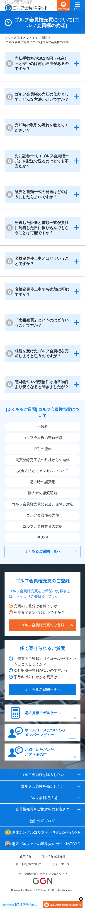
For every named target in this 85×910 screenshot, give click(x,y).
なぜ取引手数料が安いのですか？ (41, 670)
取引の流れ (43, 449)
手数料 (42, 426)
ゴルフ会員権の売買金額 (43, 438)
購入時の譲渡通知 (42, 493)
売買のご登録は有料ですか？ (37, 606)
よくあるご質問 (37, 37)
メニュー (78, 9)
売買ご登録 (63, 9)
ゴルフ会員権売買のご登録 (42, 625)
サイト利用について (28, 864)
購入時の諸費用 (42, 482)
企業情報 (26, 856)
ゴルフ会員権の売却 (42, 515)
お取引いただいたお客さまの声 (39, 752)
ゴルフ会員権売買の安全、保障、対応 (42, 504)
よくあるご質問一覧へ (42, 551)
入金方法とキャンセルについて (42, 471)
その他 (42, 537)
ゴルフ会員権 (13, 37)
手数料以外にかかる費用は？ (37, 677)
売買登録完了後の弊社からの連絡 (42, 460)
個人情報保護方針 (53, 856)
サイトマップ (61, 864)
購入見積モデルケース (43, 713)
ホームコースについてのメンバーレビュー (45, 732)
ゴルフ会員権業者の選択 (43, 526)
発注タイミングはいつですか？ (39, 612)
